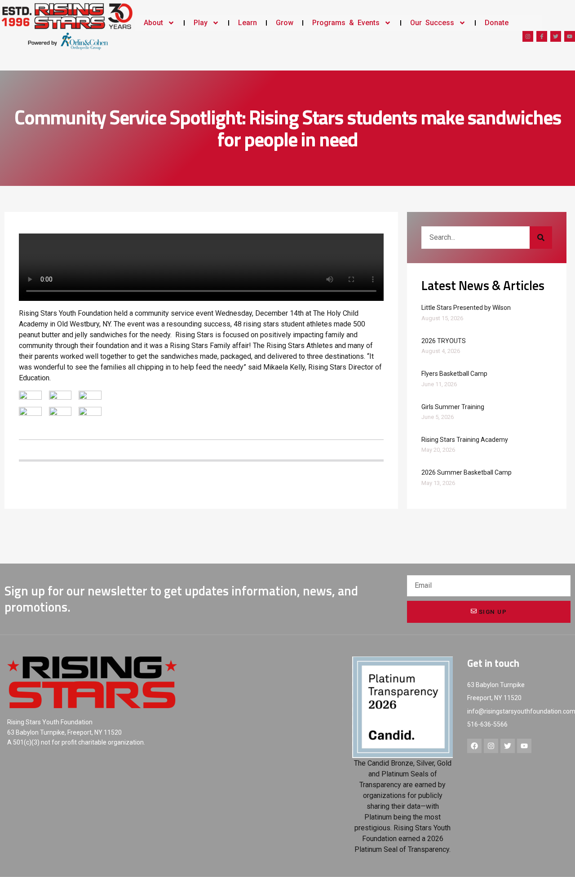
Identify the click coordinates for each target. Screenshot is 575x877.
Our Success (432, 22)
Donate (497, 22)
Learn (247, 22)
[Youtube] (569, 36)
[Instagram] (527, 36)
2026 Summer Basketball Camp (466, 472)
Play (201, 22)
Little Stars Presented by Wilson (466, 307)
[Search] (541, 237)
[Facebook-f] (541, 36)
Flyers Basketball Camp (454, 373)
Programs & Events (346, 22)
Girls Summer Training (452, 406)
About (153, 22)
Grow (284, 22)
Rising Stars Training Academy (464, 439)
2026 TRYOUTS (443, 340)
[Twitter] (555, 36)
